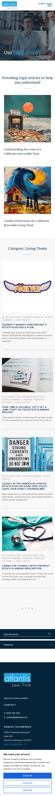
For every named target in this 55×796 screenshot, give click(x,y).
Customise (27, 783)
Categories (8, 645)
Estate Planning (11, 399)
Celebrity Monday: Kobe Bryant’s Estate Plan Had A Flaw (24, 326)
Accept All (27, 775)
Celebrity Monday (33, 317)
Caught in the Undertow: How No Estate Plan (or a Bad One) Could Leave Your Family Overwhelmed (24, 486)
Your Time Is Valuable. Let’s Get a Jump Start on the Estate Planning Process (25, 410)
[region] (27, 773)
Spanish (49, 3)
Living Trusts (22, 320)
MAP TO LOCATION (13, 744)
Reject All (27, 790)
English (42, 3)
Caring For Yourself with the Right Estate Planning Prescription (26, 567)
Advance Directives (34, 397)
